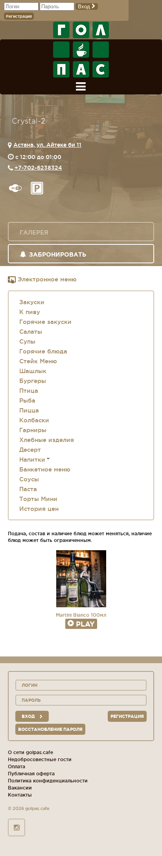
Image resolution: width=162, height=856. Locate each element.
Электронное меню (46, 279)
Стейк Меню (38, 361)
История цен (39, 508)
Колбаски (34, 420)
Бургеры (32, 380)
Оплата (16, 766)
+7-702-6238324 (38, 168)
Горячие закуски (45, 321)
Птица (28, 390)
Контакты (20, 794)
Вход (85, 6)
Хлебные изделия (46, 439)
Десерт (30, 449)
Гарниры (32, 430)
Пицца (29, 410)
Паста (28, 489)
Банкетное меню (44, 469)
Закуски (31, 302)
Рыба (27, 400)
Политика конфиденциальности (48, 780)
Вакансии (20, 787)
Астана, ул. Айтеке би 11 (47, 145)
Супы (27, 341)
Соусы (29, 479)
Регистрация (19, 16)
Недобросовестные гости (40, 759)
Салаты (30, 331)
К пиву (29, 312)
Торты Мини (38, 498)
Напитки (32, 459)
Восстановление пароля (50, 729)
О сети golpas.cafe (30, 752)
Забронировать (57, 254)
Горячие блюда (43, 351)
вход (29, 716)
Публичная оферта (31, 773)
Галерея (34, 232)
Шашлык (32, 371)
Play (85, 624)
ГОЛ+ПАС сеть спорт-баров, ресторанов (81, 50)
